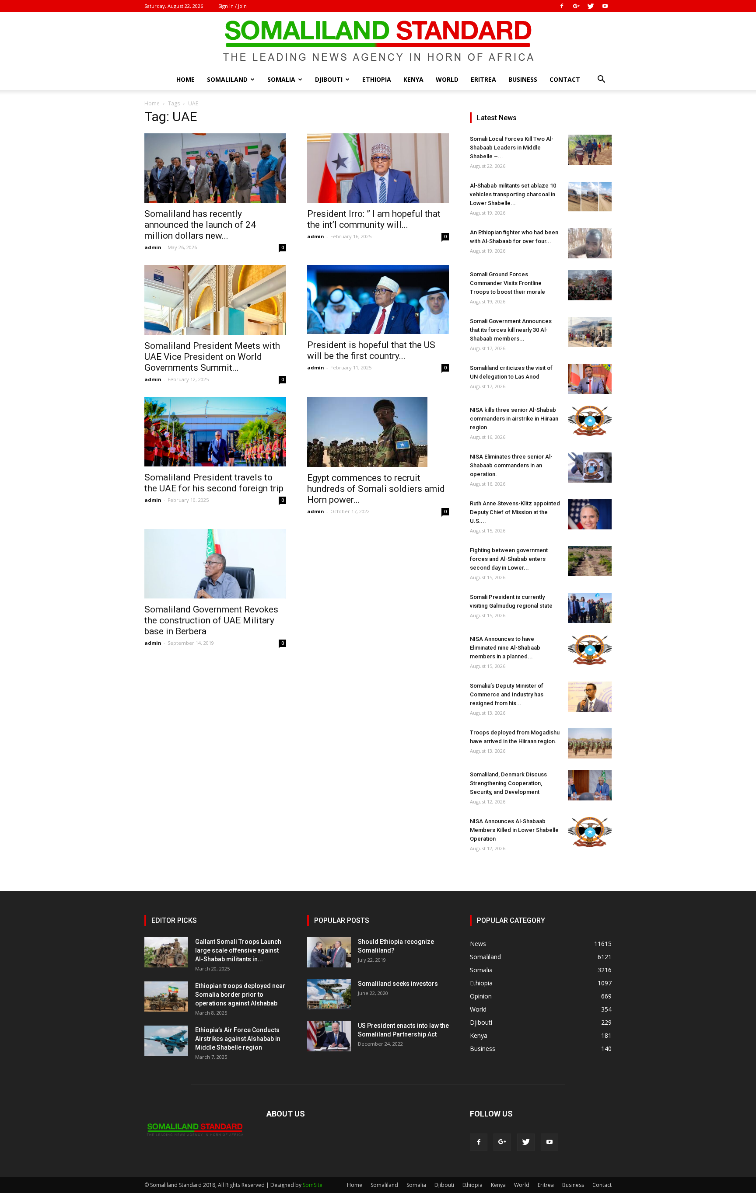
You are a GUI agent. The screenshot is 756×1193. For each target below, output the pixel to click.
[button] (601, 80)
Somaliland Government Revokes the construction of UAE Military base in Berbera (211, 620)
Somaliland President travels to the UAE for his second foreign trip (214, 483)
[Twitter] (590, 6)
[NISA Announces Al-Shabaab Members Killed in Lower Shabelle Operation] (590, 832)
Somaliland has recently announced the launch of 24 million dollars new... (200, 225)
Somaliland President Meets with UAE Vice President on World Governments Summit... (212, 357)
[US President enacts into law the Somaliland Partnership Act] (329, 1036)
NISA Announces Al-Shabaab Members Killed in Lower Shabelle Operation (514, 830)
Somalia (281, 79)
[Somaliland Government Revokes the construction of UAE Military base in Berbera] (215, 563)
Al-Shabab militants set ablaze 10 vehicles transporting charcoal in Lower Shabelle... (513, 194)
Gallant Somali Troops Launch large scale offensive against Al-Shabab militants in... (238, 950)
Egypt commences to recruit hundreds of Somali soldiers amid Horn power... (376, 489)
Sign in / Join (232, 6)
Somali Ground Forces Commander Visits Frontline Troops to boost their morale (507, 283)
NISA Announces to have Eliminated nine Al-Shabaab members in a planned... (505, 648)
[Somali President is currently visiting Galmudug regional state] (590, 608)
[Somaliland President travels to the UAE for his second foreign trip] (215, 431)
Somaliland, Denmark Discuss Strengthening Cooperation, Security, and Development (508, 783)
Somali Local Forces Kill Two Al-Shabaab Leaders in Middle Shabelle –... (511, 148)
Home (185, 79)
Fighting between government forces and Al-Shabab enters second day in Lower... (509, 559)
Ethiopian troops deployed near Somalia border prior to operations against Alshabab (240, 994)
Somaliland (227, 79)
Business (522, 79)
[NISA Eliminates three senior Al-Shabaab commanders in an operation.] (590, 467)
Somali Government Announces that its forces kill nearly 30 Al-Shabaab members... (511, 330)
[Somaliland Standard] (378, 41)
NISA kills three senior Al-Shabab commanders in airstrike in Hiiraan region (514, 419)
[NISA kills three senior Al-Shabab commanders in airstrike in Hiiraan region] (590, 421)
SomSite (312, 1185)
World (447, 79)
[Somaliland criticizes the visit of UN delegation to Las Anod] (590, 379)
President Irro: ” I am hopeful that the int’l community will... (374, 219)
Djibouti (329, 79)
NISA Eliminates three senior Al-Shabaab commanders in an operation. (511, 465)
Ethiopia (376, 79)
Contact (565, 79)
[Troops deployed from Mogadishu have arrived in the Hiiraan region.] (590, 743)
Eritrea (483, 79)
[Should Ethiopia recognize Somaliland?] (329, 952)
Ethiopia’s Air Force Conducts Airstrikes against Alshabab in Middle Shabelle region (237, 1038)
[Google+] (576, 6)
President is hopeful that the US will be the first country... (371, 350)
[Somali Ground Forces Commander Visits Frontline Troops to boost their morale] (590, 285)
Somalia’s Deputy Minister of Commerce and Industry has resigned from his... (506, 694)
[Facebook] (561, 6)
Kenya (413, 79)
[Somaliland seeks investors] (329, 994)
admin (152, 247)
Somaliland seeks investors (398, 983)
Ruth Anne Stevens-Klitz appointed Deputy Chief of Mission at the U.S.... (515, 512)
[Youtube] (605, 6)
